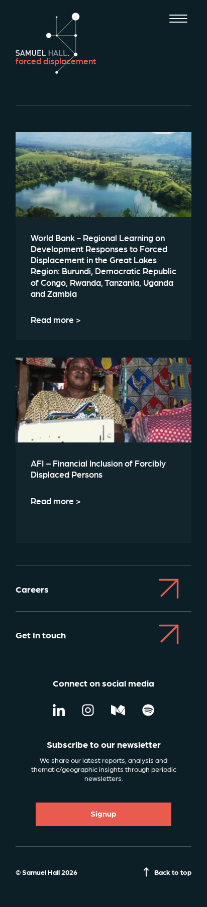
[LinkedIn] (59, 711)
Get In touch (41, 634)
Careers (32, 589)
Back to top (172, 871)
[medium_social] (118, 711)
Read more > (56, 319)
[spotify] (148, 711)
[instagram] (88, 711)
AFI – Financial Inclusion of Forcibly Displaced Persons (98, 469)
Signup (103, 813)
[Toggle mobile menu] (178, 19)
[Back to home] (48, 43)
